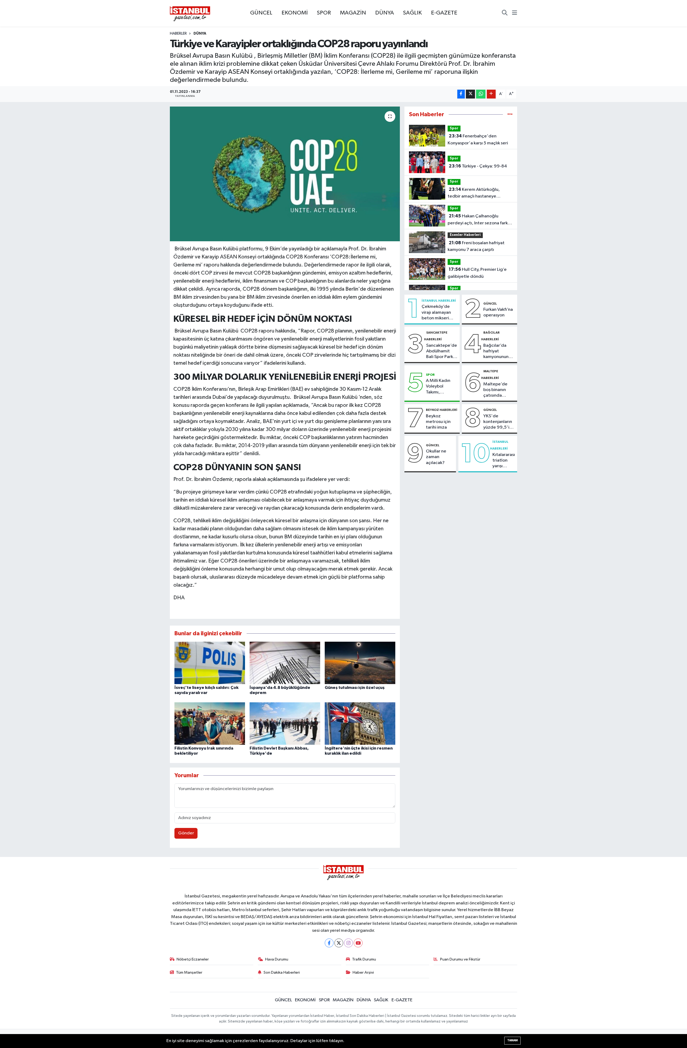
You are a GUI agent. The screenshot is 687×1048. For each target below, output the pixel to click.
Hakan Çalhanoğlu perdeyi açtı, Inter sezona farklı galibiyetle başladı (479, 220)
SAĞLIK (412, 13)
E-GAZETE (444, 13)
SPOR (324, 13)
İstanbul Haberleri (439, 300)
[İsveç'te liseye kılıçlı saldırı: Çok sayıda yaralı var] (209, 662)
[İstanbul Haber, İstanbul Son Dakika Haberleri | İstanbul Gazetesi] (190, 13)
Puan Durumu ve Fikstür (460, 959)
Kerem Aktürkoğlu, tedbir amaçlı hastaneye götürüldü (474, 193)
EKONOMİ (295, 13)
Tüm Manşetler (189, 972)
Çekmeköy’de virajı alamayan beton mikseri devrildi (436, 312)
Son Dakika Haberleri (282, 972)
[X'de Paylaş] (470, 94)
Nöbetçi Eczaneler (193, 959)
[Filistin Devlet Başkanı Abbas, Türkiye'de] (285, 723)
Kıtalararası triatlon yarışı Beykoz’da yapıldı (503, 460)
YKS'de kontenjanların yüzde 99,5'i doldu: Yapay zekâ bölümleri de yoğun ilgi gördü (498, 422)
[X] (338, 943)
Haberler (178, 33)
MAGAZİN (353, 13)
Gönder (186, 833)
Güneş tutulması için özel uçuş (355, 687)
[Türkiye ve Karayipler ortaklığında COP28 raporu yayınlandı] (285, 174)
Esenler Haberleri (465, 235)
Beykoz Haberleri (441, 409)
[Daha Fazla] (491, 94)
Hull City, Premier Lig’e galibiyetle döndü (477, 273)
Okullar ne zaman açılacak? (436, 457)
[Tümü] (510, 114)
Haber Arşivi (363, 972)
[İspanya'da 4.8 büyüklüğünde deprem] (285, 662)
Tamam (512, 1040)
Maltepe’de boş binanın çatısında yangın (495, 390)
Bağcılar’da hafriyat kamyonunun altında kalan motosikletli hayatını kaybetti (496, 351)
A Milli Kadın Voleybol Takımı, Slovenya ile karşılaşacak (438, 386)
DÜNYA (384, 13)
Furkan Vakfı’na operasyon (498, 312)
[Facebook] (329, 943)
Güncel (490, 303)
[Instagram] (348, 943)
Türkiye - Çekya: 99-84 (478, 166)
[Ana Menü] (514, 13)
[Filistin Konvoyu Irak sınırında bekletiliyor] (209, 723)
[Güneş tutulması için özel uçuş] (360, 662)
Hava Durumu (276, 959)
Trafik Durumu (364, 959)
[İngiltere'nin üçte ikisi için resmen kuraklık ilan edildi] (360, 723)
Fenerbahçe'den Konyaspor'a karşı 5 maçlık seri (478, 139)
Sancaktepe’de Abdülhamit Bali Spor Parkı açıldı (441, 351)
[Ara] (504, 13)
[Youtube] (358, 943)
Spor (454, 128)
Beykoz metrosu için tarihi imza (438, 422)
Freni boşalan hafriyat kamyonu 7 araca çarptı (476, 246)
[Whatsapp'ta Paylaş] (480, 94)
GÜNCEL (261, 13)
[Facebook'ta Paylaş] (461, 94)
